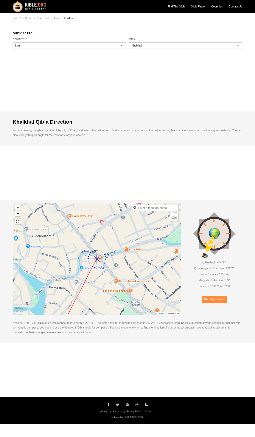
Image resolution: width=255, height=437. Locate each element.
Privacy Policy (134, 411)
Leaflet (161, 313)
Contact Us (235, 6)
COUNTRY (20, 39)
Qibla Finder (198, 6)
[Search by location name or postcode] (135, 208)
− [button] (18, 213)
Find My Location (214, 299)
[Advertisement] (127, 84)
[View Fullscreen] (18, 221)
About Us (117, 411)
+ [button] (18, 207)
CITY (132, 39)
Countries (217, 6)
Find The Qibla (176, 6)
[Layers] (174, 217)
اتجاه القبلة (103, 411)
